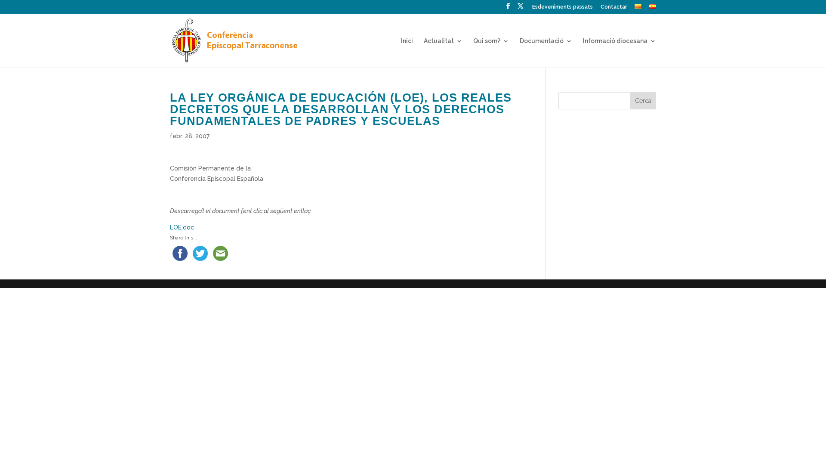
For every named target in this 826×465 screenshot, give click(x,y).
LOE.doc (182, 227)
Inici (407, 41)
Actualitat (439, 41)
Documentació (542, 41)
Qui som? (486, 41)
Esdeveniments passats (562, 7)
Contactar (614, 7)
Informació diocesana (615, 41)
